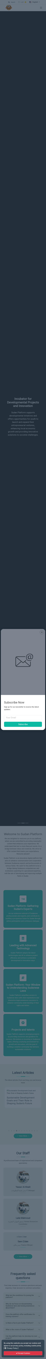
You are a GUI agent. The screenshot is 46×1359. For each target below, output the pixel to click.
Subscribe (23, 724)
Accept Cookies (24, 1353)
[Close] (42, 632)
